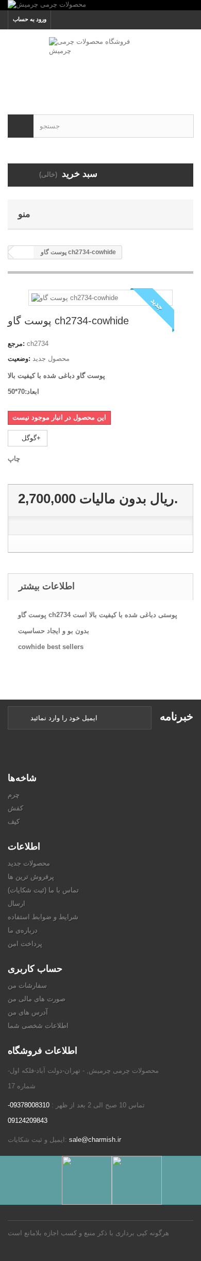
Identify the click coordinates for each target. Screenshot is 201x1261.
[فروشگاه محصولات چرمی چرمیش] (100, 63)
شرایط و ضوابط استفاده (43, 917)
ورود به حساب (29, 19)
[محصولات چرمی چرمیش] (100, 5)
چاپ (14, 458)
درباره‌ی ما (23, 930)
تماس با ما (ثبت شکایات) (43, 890)
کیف (14, 821)
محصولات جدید (29, 863)
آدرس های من (28, 1012)
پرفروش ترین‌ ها (31, 877)
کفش (15, 808)
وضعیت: (19, 358)
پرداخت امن (25, 944)
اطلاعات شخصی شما (38, 1026)
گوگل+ (30, 438)
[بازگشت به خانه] (24, 252)
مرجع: (16, 343)
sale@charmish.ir (95, 1139)
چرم (14, 795)
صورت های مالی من (36, 999)
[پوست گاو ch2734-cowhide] (74, 297)
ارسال (16, 903)
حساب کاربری (35, 969)
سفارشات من (27, 985)
